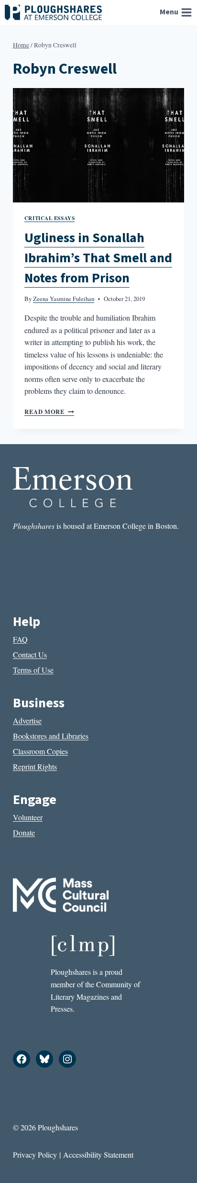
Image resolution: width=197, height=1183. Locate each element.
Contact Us (30, 654)
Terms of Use (33, 670)
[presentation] (98, 145)
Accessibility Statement (98, 1155)
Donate (24, 832)
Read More (49, 411)
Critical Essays (49, 218)
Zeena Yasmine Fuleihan (63, 298)
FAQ (20, 639)
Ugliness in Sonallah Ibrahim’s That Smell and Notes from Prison (98, 258)
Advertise (27, 720)
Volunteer (28, 817)
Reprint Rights (35, 766)
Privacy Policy (35, 1155)
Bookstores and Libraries (50, 736)
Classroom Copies (40, 751)
